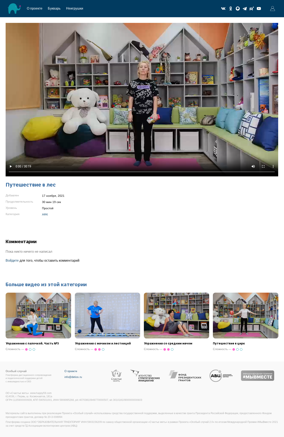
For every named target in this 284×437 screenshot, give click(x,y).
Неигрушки (74, 8)
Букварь (54, 8)
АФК (45, 214)
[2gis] (238, 8)
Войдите (12, 260)
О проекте (34, 8)
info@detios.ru (73, 377)
